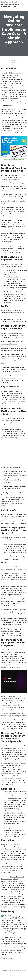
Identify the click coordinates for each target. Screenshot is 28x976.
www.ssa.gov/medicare (9, 344)
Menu (3, 9)
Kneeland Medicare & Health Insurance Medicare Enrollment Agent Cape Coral (13, 75)
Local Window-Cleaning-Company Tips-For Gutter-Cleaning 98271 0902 (10, 4)
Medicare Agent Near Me (9, 750)
